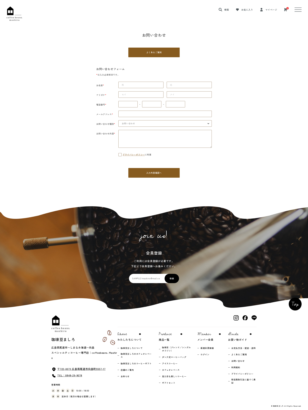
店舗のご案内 (127, 369)
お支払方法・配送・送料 (243, 348)
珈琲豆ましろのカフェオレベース (136, 355)
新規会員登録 (207, 348)
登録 (172, 278)
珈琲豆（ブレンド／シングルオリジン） (176, 349)
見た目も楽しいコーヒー (174, 376)
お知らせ (125, 376)
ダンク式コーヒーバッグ (174, 357)
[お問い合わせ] (165, 123)
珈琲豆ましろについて (132, 348)
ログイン (205, 354)
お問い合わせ (238, 360)
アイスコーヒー (170, 363)
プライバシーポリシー (134, 154)
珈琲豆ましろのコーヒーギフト (136, 363)
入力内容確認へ (154, 172)
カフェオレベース (171, 369)
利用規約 (235, 367)
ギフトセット (168, 382)
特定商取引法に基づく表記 (243, 381)
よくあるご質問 (154, 52)
